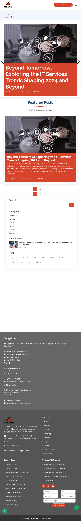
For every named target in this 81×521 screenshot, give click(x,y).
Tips (29, 262)
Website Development (13, 468)
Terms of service (49, 450)
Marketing (38, 262)
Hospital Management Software (55, 468)
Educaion (13, 233)
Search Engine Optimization (15, 488)
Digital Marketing (12, 480)
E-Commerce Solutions (14, 476)
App (12, 258)
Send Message (59, 505)
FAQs (46, 441)
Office (52, 258)
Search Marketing (12, 504)
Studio (13, 262)
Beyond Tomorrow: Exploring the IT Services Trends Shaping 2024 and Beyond (36, 77)
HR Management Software (53, 472)
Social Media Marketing (14, 496)
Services (46, 429)
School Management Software (54, 464)
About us (47, 425)
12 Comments (35, 91)
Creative (13, 229)
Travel (12, 222)
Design (13, 226)
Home (6, 17)
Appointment (63, 5)
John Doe (13, 178)
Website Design (11, 464)
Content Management (13, 492)
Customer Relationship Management (56, 476)
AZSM (10, 91)
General (13, 216)
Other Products (49, 480)
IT (18, 258)
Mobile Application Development (17, 472)
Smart (21, 262)
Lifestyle (13, 219)
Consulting (47, 433)
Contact (46, 445)
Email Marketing (11, 500)
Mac (34, 258)
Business (26, 258)
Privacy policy (48, 454)
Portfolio (47, 437)
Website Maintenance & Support (17, 484)
